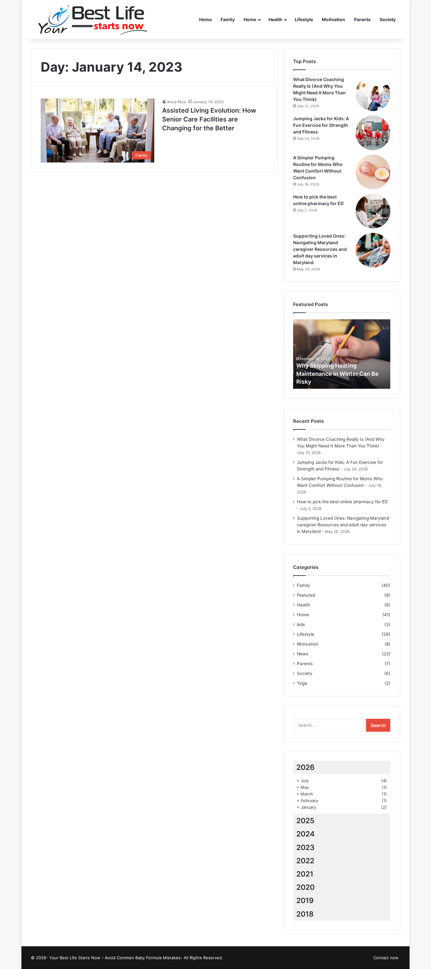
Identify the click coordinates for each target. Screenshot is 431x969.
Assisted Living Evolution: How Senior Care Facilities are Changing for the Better (209, 119)
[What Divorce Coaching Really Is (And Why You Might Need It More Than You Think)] (373, 93)
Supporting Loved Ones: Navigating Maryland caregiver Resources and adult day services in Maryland (320, 249)
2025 (305, 820)
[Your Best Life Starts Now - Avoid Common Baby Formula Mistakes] (89, 19)
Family (228, 19)
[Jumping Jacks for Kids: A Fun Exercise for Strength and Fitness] (373, 132)
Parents (362, 19)
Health (275, 19)
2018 (305, 914)
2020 (305, 887)
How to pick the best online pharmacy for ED (342, 501)
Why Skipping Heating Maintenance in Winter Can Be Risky (337, 373)
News (302, 653)
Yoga (302, 683)
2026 (305, 767)
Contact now (386, 957)
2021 (304, 874)
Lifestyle (304, 19)
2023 (305, 847)
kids (301, 624)
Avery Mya (176, 101)
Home (205, 19)
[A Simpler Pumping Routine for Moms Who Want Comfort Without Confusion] (373, 172)
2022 (305, 860)
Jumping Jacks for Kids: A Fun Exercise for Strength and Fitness (321, 125)
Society (388, 19)
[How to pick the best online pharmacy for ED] (373, 211)
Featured (306, 595)
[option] (341, 354)
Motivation (333, 19)
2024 (305, 834)
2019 (305, 900)
